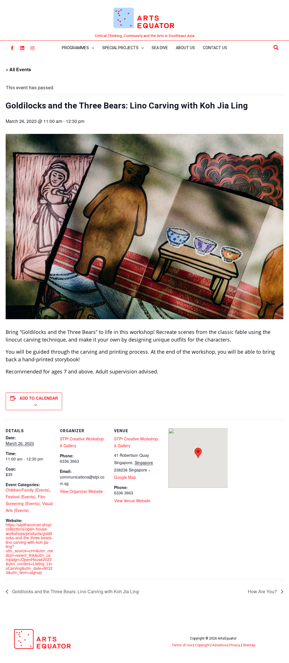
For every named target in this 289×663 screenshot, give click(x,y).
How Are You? (263, 591)
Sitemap (249, 645)
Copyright (202, 645)
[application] (91, 48)
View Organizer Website (81, 491)
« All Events (18, 69)
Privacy (234, 645)
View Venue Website (132, 500)
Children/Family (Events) (28, 490)
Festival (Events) (21, 496)
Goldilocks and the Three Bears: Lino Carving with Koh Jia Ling (75, 591)
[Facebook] (12, 48)
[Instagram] (32, 48)
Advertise (219, 645)
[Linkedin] (22, 48)
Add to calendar (38, 398)
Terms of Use (182, 645)
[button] (276, 48)
